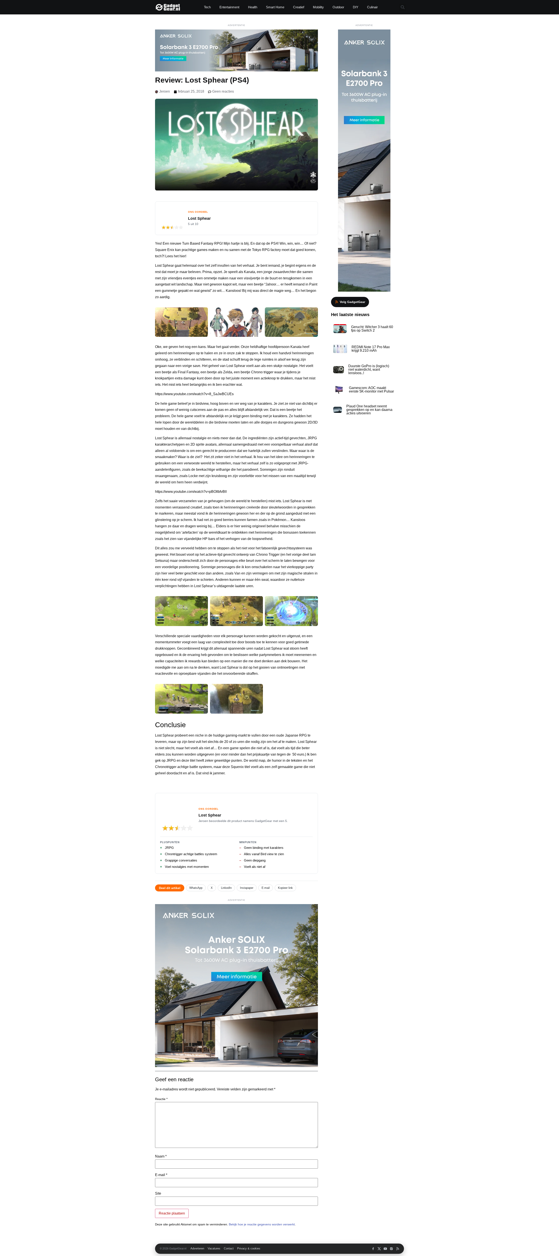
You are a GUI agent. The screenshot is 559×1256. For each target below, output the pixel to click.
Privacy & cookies (248, 1248)
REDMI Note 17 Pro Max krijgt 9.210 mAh (371, 348)
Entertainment (229, 7)
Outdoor (338, 7)
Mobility (318, 7)
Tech (207, 7)
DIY (355, 7)
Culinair (372, 7)
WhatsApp (195, 887)
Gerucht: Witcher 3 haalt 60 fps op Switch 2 (372, 328)
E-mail (266, 887)
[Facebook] (373, 1248)
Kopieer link (285, 887)
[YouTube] (385, 1248)
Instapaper (246, 887)
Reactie (161, 1098)
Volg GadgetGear (352, 302)
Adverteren (197, 1248)
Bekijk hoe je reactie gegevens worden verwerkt (262, 1224)
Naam (161, 1156)
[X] (379, 1248)
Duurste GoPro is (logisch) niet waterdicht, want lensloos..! (368, 369)
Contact (229, 1248)
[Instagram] (391, 1248)
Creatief (298, 7)
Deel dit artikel (169, 888)
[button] (402, 7)
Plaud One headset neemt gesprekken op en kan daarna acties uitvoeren (369, 409)
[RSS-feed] (397, 1248)
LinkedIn (226, 887)
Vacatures (214, 1248)
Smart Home (275, 7)
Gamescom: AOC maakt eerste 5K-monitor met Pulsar (371, 389)
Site (158, 1193)
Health (252, 7)
